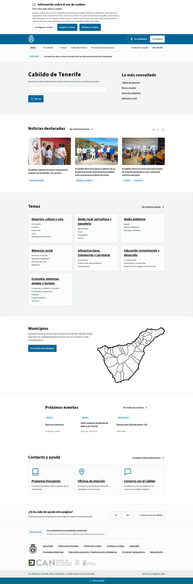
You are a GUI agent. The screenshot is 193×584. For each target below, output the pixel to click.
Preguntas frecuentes (46, 481)
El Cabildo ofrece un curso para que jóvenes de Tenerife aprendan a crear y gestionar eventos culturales (142, 171)
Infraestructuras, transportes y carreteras (94, 252)
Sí (115, 515)
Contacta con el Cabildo (139, 481)
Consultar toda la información (146, 457)
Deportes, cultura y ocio (47, 219)
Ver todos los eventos (133, 407)
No (127, 515)
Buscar (38, 98)
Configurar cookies (44, 27)
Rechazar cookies (90, 27)
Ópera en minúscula (54, 424)
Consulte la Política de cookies (87, 21)
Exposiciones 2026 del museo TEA (131, 424)
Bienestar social (42, 250)
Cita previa (157, 39)
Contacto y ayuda (139, 47)
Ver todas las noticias (79, 129)
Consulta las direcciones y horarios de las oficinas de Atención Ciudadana (78, 56)
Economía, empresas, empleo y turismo (45, 281)
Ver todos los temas (151, 206)
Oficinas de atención (91, 481)
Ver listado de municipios (42, 348)
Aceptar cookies (67, 27)
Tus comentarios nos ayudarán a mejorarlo (66, 530)
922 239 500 (157, 47)
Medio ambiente (134, 219)
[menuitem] (33, 48)
